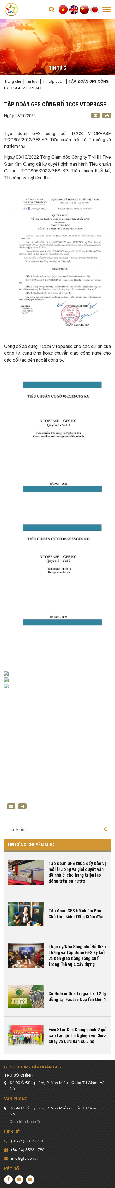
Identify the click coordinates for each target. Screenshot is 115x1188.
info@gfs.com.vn (25, 1159)
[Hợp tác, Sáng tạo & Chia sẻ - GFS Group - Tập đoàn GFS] (11, 9)
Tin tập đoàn (53, 81)
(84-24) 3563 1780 (27, 1150)
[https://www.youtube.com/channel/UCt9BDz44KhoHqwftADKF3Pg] (19, 1179)
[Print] (107, 115)
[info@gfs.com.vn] (30, 1179)
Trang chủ (12, 81)
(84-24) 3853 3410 (27, 1141)
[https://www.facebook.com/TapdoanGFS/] (8, 1179)
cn (84, 9)
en (73, 9)
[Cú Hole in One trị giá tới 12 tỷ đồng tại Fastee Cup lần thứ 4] (26, 996)
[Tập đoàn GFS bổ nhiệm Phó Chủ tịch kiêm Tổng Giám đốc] (26, 914)
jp (95, 9)
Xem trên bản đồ (25, 1122)
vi (63, 9)
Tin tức (32, 81)
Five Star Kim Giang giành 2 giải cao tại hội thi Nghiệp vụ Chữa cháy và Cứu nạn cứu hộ (78, 1035)
